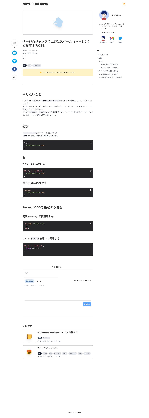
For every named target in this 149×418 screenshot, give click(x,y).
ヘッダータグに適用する (110, 64)
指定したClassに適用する (111, 68)
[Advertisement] (58, 381)
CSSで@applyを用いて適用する (111, 77)
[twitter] (14, 61)
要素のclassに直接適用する (109, 74)
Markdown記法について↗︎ (82, 280)
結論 (100, 58)
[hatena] (14, 52)
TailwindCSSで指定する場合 (108, 71)
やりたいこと (103, 55)
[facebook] (14, 69)
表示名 (26, 273)
